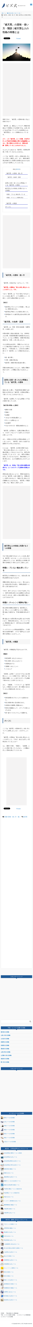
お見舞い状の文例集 (6, 1055)
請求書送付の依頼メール (10, 1284)
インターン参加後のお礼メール (12, 1200)
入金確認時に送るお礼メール (11, 1244)
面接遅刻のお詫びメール (10, 1177)
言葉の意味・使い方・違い (12, 817)
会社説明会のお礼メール (10, 1157)
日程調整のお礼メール (10, 1264)
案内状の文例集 (5, 1032)
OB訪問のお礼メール (9, 1212)
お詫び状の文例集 (5, 1052)
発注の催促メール (8, 1276)
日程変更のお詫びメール (10, 1260)
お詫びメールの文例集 (10, 1141)
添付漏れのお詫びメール (10, 1295)
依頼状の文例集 (5, 1045)
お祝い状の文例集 (5, 1035)
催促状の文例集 (5, 1058)
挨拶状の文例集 (5, 1042)
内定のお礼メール (8, 1197)
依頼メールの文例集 (9, 1125)
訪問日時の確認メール (10, 1228)
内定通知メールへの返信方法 (11, 1193)
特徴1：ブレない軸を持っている (16, 194)
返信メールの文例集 (9, 1133)
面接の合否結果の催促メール (11, 1185)
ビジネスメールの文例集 (7, 1316)
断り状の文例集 (5, 1062)
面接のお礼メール (8, 1173)
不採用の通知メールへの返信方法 (13, 1189)
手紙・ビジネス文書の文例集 (8, 1315)
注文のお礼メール (8, 1236)
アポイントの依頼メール (10, 1224)
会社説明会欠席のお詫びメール (12, 1165)
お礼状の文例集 (5, 1038)
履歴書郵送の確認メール (10, 1204)
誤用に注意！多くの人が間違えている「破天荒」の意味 (16, 184)
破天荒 (25, 817)
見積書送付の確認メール (10, 1287)
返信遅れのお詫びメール (10, 1299)
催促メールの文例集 (9, 1137)
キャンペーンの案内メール (11, 1268)
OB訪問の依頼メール (9, 1208)
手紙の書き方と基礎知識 (12, 1313)
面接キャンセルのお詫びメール (12, 1181)
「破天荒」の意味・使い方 (14, 173)
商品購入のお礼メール (10, 1232)
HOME (2, 1313)
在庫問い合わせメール (10, 1291)
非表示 (18, 169)
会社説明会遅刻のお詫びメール (12, 1161)
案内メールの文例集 (9, 1117)
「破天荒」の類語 (11, 203)
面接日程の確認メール (10, 1169)
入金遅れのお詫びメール (10, 1252)
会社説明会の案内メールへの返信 (13, 1153)
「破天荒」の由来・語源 (14, 177)
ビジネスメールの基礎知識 (23, 1315)
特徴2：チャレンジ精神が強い (15, 197)
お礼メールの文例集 (9, 1121)
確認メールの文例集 (9, 1129)
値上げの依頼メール (9, 1256)
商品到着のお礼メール (10, 1240)
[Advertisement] (18, 77)
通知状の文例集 (5, 1048)
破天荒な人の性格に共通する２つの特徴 (16, 189)
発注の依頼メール (8, 1272)
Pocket (18, 38)
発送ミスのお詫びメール (10, 1280)
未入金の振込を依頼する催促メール (13, 1248)
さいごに (8, 207)
